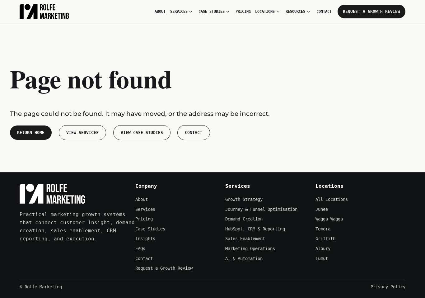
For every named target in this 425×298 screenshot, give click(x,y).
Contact (193, 132)
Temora (322, 228)
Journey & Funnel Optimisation (261, 209)
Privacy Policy (388, 286)
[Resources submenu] (308, 11)
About (141, 199)
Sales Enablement (245, 238)
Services (145, 209)
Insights (145, 238)
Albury (322, 248)
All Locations (331, 199)
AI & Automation (244, 258)
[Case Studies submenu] (227, 11)
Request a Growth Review (371, 11)
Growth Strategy (244, 199)
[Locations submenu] (278, 11)
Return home (30, 132)
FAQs (140, 248)
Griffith (325, 238)
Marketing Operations (250, 248)
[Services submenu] (190, 11)
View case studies (142, 132)
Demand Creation (244, 218)
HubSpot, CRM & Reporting (255, 228)
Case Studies (150, 228)
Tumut (321, 258)
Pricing (144, 218)
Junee (321, 209)
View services (82, 132)
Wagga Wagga (329, 218)
